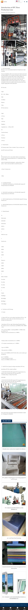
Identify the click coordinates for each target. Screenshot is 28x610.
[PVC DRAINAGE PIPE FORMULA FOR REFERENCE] (14, 494)
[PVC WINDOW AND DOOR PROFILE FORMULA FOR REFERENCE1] (14, 583)
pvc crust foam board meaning (14, 538)
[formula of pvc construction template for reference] (14, 435)
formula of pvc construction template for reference (14, 449)
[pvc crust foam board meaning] (14, 524)
